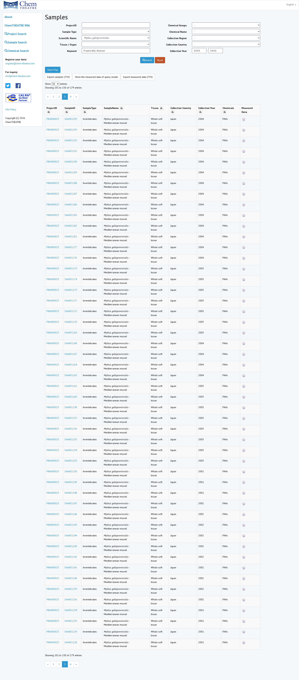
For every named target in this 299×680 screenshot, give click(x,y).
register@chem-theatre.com (20, 63)
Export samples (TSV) (58, 76)
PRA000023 (53, 118)
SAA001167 (71, 354)
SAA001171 (71, 311)
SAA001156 (71, 428)
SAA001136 (71, 599)
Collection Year (178, 51)
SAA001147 (71, 503)
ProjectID (71, 25)
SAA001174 (71, 279)
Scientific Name (67, 38)
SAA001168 (71, 343)
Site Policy (10, 109)
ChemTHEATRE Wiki (17, 25)
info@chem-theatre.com (17, 76)
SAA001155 (71, 439)
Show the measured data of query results (96, 76)
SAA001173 (71, 289)
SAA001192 (71, 140)
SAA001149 (71, 482)
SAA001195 (71, 118)
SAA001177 (71, 247)
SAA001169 (71, 332)
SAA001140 (71, 578)
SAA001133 (71, 620)
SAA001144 (71, 535)
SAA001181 (71, 236)
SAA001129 (71, 631)
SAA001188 (71, 183)
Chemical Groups (177, 25)
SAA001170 (71, 321)
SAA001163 (71, 375)
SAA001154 (71, 450)
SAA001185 (71, 215)
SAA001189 (71, 172)
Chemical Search (18, 51)
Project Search (16, 34)
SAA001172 (71, 300)
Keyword (71, 51)
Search (148, 60)
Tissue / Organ (68, 44)
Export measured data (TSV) (138, 76)
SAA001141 (71, 567)
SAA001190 (71, 161)
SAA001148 (71, 492)
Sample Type (69, 31)
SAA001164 (71, 364)
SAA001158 (71, 407)
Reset (160, 60)
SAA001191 (71, 151)
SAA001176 (71, 257)
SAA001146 (71, 514)
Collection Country (176, 44)
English (291, 4)
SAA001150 (71, 471)
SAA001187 (71, 193)
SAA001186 (71, 204)
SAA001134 (71, 610)
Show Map (52, 69)
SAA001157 (71, 418)
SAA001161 (71, 386)
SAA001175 (71, 268)
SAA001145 (71, 524)
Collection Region (177, 38)
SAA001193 (71, 129)
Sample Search (17, 42)
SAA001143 (71, 546)
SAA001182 (71, 225)
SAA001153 (71, 460)
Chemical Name (178, 31)
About (8, 17)
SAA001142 (71, 556)
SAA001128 (71, 642)
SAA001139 (71, 588)
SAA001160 (71, 396)
